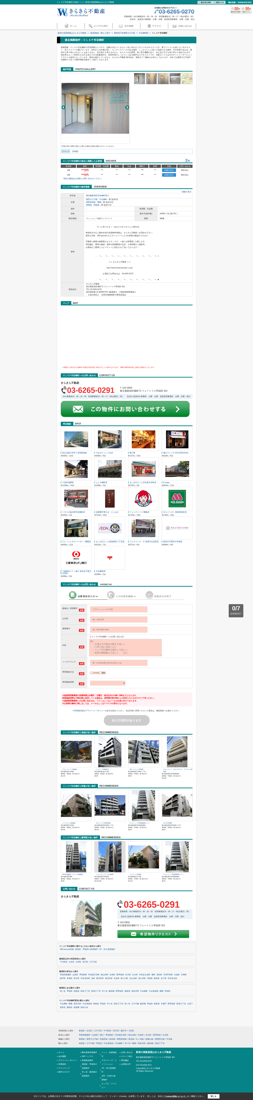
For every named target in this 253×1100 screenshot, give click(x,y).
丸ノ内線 (140, 1039)
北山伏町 (133, 978)
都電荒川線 (160, 1039)
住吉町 (116, 978)
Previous (63, 107)
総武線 (112, 1039)
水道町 (177, 975)
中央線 (169, 1039)
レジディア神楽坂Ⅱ (102, 769)
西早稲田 (120, 975)
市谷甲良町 (168, 975)
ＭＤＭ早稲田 (167, 823)
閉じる (213, 1096)
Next (127, 107)
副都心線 (149, 1039)
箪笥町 (69, 978)
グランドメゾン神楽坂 (69, 769)
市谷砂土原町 (144, 975)
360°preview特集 (67, 949)
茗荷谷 (63, 1007)
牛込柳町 (103, 199)
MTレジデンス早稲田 (136, 769)
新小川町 (124, 978)
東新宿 (127, 991)
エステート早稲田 (135, 874)
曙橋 (99, 202)
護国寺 (69, 1007)
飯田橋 (111, 991)
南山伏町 (104, 975)
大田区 (78, 962)
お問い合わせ (127, 1052)
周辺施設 (125, 1060)
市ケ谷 (105, 991)
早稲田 (69, 991)
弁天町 (128, 975)
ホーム (61, 1052)
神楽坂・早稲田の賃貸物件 (86, 949)
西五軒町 (100, 978)
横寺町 (157, 978)
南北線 (131, 1039)
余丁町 (163, 978)
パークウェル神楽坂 (68, 823)
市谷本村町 (85, 978)
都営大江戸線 (92, 199)
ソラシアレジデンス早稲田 (104, 874)
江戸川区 (93, 962)
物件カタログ (64, 1072)
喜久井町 (142, 978)
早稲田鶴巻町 (65, 975)
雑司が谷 (84, 1007)
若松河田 (135, 991)
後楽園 (76, 1007)
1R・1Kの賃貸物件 (107, 949)
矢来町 (112, 975)
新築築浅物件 (87, 1060)
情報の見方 (186, 192)
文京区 (71, 962)
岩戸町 (76, 978)
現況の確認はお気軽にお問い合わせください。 (83, 178)
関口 (102, 1035)
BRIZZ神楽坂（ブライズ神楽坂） (73, 874)
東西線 (89, 205)
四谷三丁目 (85, 991)
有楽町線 (103, 1039)
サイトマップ (64, 1068)
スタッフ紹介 (127, 1056)
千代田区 (63, 962)
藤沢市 (123, 1031)
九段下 (190, 1004)
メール (96, 673)
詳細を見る (169, 170)
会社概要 (62, 1056)
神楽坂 (96, 205)
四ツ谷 (63, 991)
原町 (93, 978)
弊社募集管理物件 (89, 1052)
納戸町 (63, 978)
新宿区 (95, 195)
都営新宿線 (91, 202)
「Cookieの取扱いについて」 (175, 1096)
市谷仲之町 (172, 978)
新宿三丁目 (96, 991)
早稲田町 (83, 975)
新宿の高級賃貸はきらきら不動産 (153, 1052)
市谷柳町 (101, 195)
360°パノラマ (87, 1056)
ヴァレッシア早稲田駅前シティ (140, 823)
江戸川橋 (135, 1004)
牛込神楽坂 (153, 991)
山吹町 (75, 975)
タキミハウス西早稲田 (103, 823)
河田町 (150, 978)
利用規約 (78, 711)
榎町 (153, 975)
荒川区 (85, 962)
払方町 (135, 975)
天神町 (184, 975)
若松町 (159, 975)
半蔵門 (163, 1004)
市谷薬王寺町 (94, 975)
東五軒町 (109, 978)
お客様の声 (126, 1064)
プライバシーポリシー (95, 711)
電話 (104, 673)
